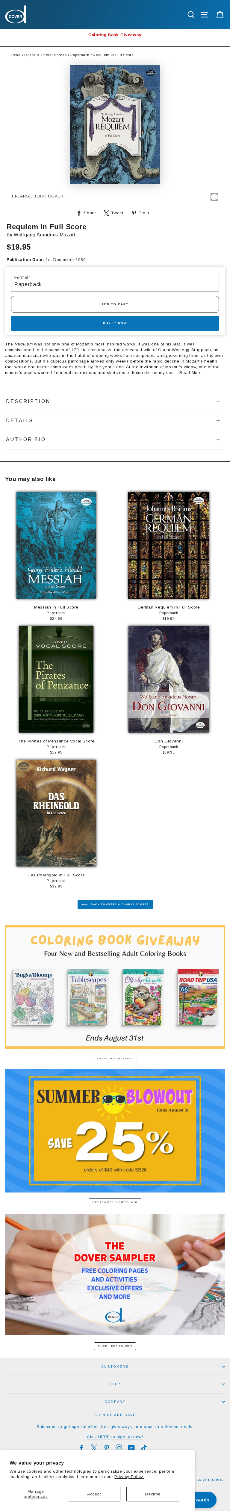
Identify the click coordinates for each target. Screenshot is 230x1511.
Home (15, 55)
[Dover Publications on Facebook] (81, 1447)
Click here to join (115, 1346)
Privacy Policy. (129, 1476)
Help (115, 1384)
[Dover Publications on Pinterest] (106, 1447)
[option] (115, 35)
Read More (190, 372)
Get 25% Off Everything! (115, 1202)
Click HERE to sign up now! (115, 1437)
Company (115, 1401)
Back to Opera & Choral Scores (119, 904)
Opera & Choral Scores (45, 55)
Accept (94, 1494)
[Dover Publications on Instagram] (119, 1447)
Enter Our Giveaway (115, 1058)
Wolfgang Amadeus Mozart (45, 234)
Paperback (79, 55)
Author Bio (26, 439)
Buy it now (115, 323)
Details (19, 420)
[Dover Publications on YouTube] (131, 1447)
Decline (153, 1494)
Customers (115, 1366)
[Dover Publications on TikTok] (144, 1447)
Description (28, 401)
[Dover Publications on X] (94, 1447)
